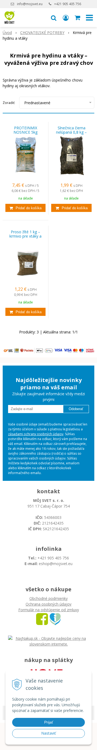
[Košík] (78, 17)
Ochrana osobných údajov (48, 604)
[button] (53, 17)
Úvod (7, 32)
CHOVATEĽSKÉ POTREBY (42, 32)
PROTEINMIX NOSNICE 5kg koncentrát (25, 132)
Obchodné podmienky (48, 598)
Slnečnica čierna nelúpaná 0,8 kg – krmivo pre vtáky (71, 132)
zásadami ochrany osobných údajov (35, 434)
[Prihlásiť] (66, 17)
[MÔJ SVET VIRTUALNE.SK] (55, 618)
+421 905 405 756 (67, 4)
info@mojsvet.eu (30, 4)
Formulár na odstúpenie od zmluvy (48, 609)
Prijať (48, 722)
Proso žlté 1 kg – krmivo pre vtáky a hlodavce (25, 236)
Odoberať (76, 409)
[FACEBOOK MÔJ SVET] (42, 618)
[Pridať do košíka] (25, 208)
